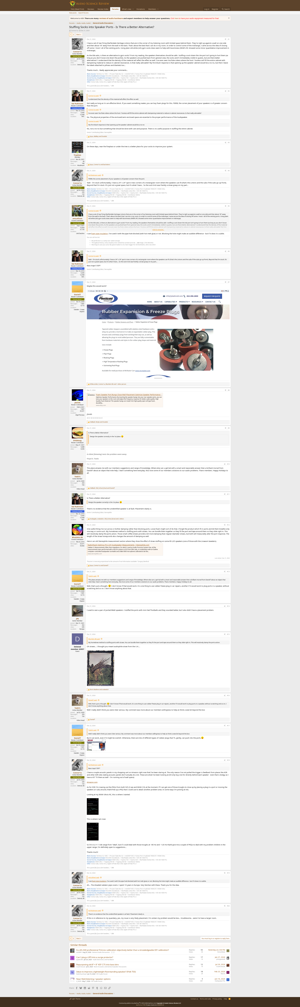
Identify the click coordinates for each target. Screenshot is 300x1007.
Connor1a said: (93, 96)
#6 (229, 251)
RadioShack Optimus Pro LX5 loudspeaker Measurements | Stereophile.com (118, 545)
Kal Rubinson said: (94, 175)
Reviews (91, 9)
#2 (229, 91)
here (177, 18)
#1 (229, 39)
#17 (228, 726)
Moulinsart (80, 165)
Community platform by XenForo (137, 1003)
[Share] (225, 39)
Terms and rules (205, 999)
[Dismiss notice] (229, 18)
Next (78, 34)
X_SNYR (78, 981)
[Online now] (77, 152)
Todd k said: (92, 576)
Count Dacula (80, 967)
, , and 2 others (107, 519)
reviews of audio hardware (111, 18)
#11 (228, 494)
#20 (228, 906)
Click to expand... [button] (158, 230)
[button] (133, 9)
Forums (115, 9)
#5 (229, 206)
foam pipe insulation (99, 233)
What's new (126, 9)
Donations (141, 9)
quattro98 (79, 960)
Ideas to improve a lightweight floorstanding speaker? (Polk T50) (106, 971)
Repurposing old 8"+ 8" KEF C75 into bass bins (97, 964)
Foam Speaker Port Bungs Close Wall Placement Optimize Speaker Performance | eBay (131, 394)
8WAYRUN (161, 1005)
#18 (228, 760)
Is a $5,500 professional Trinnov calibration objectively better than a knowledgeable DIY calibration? (122, 950)
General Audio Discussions (101, 952)
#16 (228, 695)
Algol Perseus (79, 415)
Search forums (83, 13)
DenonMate (221, 952)
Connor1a (74, 30)
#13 (228, 572)
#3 (229, 142)
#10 (228, 464)
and (99, 689)
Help (225, 999)
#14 (228, 606)
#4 (229, 171)
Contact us (194, 999)
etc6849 (79, 952)
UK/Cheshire (80, 233)
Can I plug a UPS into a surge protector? (94, 957)
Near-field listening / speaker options (93, 979)
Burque (82, 629)
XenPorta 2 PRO (141, 1005)
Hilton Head (80, 489)
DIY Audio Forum (101, 974)
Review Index (103, 9)
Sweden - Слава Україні (79, 311)
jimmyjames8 (220, 959)
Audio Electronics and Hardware (103, 960)
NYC (83, 116)
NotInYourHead (81, 974)
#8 (229, 390)
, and (98, 136)
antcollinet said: (93, 877)
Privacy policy (217, 999)
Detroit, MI (80, 65)
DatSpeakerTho (220, 981)
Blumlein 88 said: (94, 639)
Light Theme (75, 999)
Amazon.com (92, 782)
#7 (229, 282)
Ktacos (223, 974)
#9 (229, 428)
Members (152, 9)
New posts (73, 13)
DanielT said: (92, 700)
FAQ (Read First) (77, 9)
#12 (228, 525)
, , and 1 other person (108, 384)
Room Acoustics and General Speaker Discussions (110, 967)
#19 (228, 873)
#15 (228, 634)
